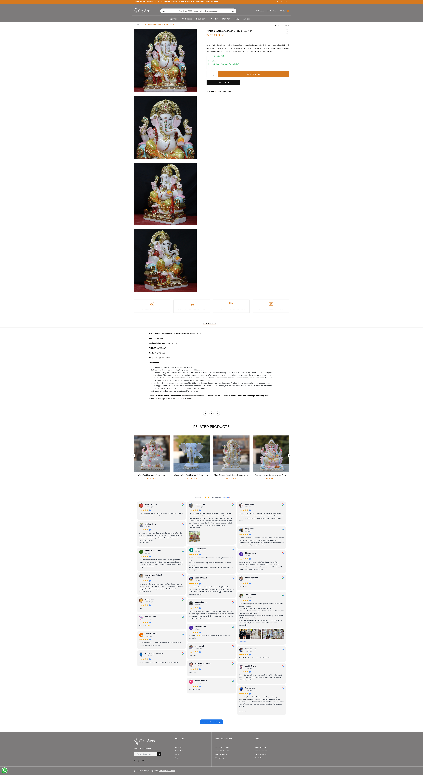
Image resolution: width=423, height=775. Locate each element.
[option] (152, 459)
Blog (176, 758)
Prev (278, 25)
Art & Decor (187, 19)
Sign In (279, 2)
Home (136, 24)
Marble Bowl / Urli (260, 754)
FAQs (177, 754)
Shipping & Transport (222, 747)
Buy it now (223, 82)
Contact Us (179, 751)
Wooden (214, 19)
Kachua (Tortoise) (261, 751)
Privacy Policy (219, 758)
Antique (246, 19)
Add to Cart (254, 74)
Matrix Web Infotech (167, 771)
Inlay (237, 19)
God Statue (259, 758)
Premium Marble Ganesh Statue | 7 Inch (271, 475)
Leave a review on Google (211, 722)
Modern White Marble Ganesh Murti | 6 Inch (191, 475)
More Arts (226, 19)
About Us (178, 747)
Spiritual (173, 19)
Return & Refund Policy (222, 751)
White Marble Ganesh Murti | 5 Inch (152, 475)
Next (285, 25)
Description (209, 323)
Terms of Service (221, 754)
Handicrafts (201, 19)
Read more (242, 642)
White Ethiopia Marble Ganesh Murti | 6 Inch (231, 475)
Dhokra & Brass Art (261, 747)
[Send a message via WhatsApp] (4, 770)
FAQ (286, 2)
